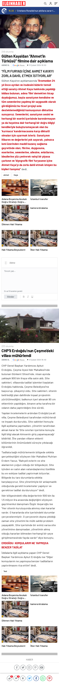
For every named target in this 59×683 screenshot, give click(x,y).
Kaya (16, 175)
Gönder (10, 296)
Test (5, 571)
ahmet (6, 175)
